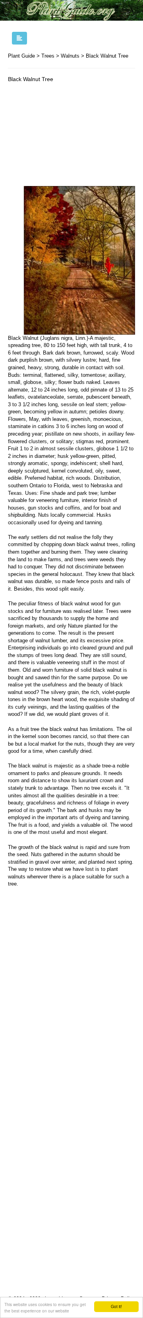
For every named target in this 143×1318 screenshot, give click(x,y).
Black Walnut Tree (107, 56)
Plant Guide (21, 56)
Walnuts (70, 56)
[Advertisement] (71, 136)
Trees (47, 56)
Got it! (116, 1306)
